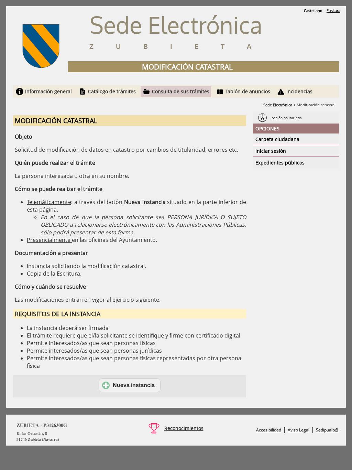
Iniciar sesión (270, 151)
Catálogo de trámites (112, 91)
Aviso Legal (298, 430)
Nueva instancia (134, 385)
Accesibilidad (268, 430)
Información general (48, 91)
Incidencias (299, 91)
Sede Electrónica (277, 104)
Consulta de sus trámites (180, 91)
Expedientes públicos (280, 162)
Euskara (333, 10)
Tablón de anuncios (248, 91)
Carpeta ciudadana (277, 139)
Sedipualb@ (327, 430)
